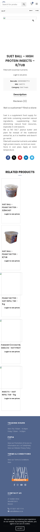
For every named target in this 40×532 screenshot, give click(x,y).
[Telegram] (32, 157)
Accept (20, 528)
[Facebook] (8, 157)
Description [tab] (20, 94)
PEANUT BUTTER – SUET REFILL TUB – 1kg (10, 301)
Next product (36, 10)
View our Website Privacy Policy (19, 448)
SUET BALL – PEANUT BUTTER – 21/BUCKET (10, 207)
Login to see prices (20, 75)
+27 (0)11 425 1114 (16, 509)
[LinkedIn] (26, 157)
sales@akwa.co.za (16, 511)
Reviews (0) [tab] (20, 101)
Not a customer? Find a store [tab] (20, 107)
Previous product (31, 10)
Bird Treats (24, 87)
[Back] (3, 10)
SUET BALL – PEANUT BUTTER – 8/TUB (10, 254)
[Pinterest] (20, 157)
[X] (14, 157)
